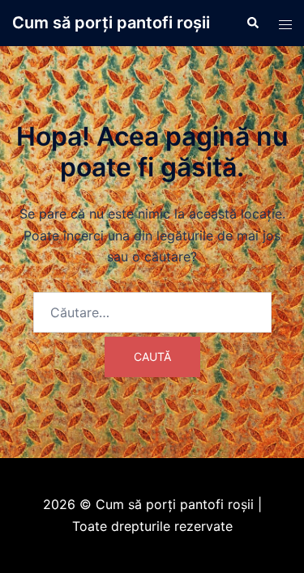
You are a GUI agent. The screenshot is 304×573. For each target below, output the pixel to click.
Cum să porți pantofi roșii (111, 22)
